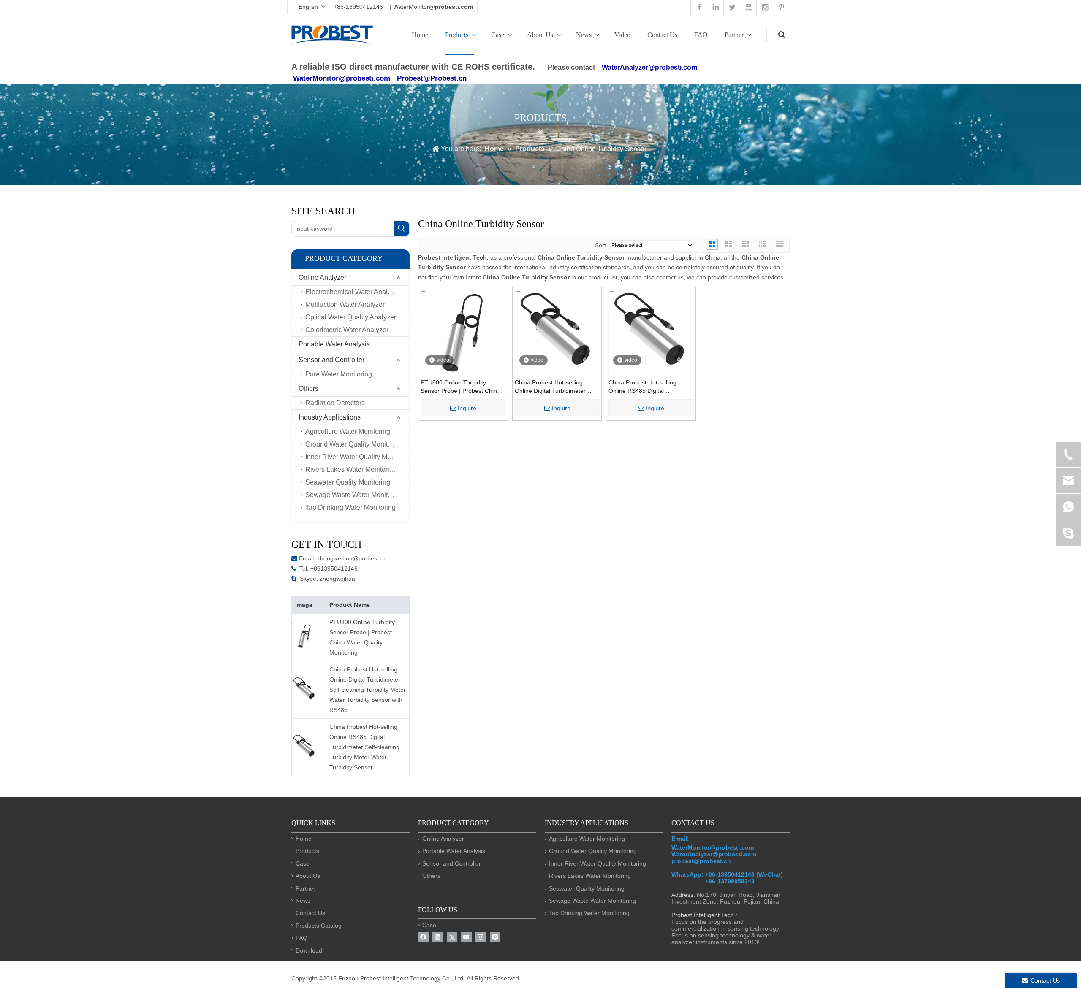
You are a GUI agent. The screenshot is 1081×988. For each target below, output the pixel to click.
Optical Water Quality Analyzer (350, 317)
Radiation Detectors (335, 402)
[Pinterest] (495, 937)
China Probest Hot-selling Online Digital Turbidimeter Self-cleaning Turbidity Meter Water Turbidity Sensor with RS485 (367, 689)
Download (309, 950)
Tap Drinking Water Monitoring (350, 507)
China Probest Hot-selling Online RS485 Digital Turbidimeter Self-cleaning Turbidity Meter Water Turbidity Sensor (364, 746)
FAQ (701, 34)
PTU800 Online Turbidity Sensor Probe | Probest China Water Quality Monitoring (362, 637)
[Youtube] (466, 937)
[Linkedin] (437, 937)
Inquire (467, 408)
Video (622, 34)
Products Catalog (319, 925)
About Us (540, 34)
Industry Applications (330, 417)
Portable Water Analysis (334, 344)
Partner (734, 34)
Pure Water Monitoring (338, 374)
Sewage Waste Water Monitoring (354, 494)
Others (308, 388)
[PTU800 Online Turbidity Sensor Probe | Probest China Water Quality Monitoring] (463, 331)
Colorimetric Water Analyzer (346, 329)
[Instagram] (480, 937)
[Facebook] (423, 937)
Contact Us (662, 34)
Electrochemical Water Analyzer (352, 291)
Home (420, 34)
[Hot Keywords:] (401, 228)
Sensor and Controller (331, 359)
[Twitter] (452, 937)
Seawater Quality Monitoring (347, 482)
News (584, 34)
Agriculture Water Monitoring (347, 431)
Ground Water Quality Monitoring (354, 444)
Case (497, 34)
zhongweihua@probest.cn (352, 558)
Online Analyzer (322, 277)
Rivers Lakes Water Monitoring (351, 469)
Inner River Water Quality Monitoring (357, 456)
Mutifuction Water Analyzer (345, 304)
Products (456, 34)
